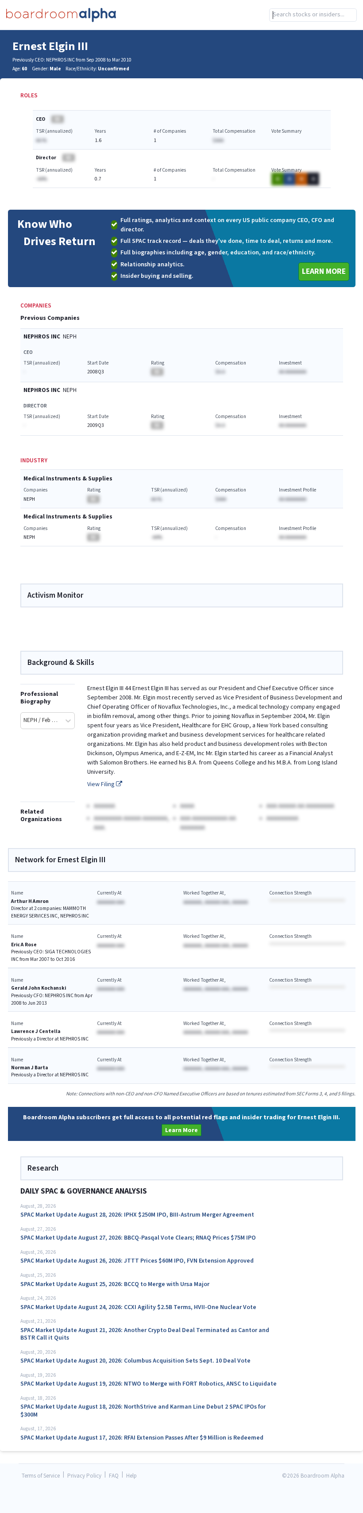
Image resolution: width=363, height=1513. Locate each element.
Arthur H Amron (30, 901)
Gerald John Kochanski (38, 988)
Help (131, 1476)
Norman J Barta (29, 1067)
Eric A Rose (24, 944)
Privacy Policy (84, 1476)
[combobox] (313, 15)
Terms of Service (41, 1476)
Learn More (324, 271)
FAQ (114, 1476)
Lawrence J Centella (35, 1031)
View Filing (101, 784)
